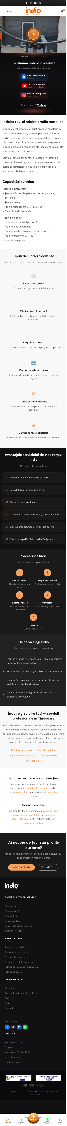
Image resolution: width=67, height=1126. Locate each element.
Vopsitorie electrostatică (23, 755)
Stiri (7, 998)
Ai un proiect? (33, 105)
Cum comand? (12, 911)
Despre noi (10, 988)
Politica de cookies (14, 972)
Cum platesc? (12, 916)
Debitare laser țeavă (21, 750)
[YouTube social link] (35, 3)
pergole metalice (18, 792)
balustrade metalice (37, 788)
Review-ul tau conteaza (16, 957)
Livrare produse (12, 921)
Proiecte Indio (33, 760)
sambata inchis (12, 1057)
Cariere (8, 1003)
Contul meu (11, 906)
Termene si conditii (14, 947)
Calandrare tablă (48, 755)
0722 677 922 (48, 867)
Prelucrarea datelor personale (19, 962)
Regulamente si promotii (17, 952)
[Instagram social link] (31, 3)
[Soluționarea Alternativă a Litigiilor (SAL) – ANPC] (18, 1078)
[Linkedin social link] (19, 1026)
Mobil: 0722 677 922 (15, 1042)
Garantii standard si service (18, 925)
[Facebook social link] (27, 3)
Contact (9, 1008)
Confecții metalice (46, 750)
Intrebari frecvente (14, 930)
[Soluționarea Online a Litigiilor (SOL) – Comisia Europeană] (48, 1078)
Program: (9, 1047)
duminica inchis (12, 1062)
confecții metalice (30, 815)
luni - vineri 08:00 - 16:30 (17, 1052)
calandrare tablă (33, 823)
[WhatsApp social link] (25, 1026)
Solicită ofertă (21, 867)
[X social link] (13, 1026)
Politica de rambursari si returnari (21, 967)
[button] (33, 34)
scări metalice (50, 792)
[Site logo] (33, 11)
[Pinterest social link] (40, 3)
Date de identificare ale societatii (21, 993)
